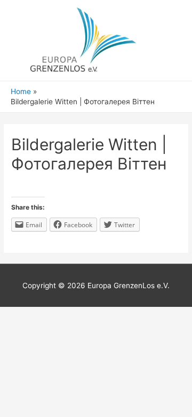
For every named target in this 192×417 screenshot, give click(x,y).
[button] (162, 199)
